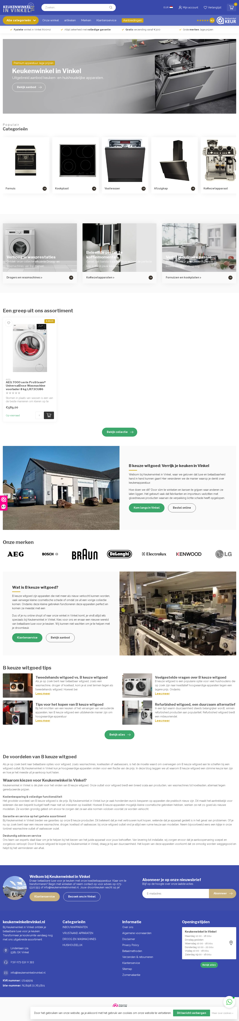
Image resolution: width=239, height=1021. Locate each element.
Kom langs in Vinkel (147, 507)
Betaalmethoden (132, 951)
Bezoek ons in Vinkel (82, 896)
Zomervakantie (131, 974)
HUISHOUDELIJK (73, 945)
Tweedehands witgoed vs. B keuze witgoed (71, 677)
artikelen (70, 20)
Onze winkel (50, 20)
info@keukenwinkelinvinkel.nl (28, 972)
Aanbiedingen (132, 20)
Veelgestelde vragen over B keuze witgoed (190, 677)
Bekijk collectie (117, 431)
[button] (229, 1002)
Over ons (127, 927)
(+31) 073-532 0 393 (22, 962)
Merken (86, 20)
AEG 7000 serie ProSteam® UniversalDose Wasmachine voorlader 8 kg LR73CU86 (26, 386)
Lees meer (42, 693)
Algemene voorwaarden (136, 933)
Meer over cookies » (222, 1013)
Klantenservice (106, 20)
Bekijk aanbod (60, 637)
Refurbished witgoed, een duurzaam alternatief (195, 704)
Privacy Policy (130, 945)
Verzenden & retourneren (137, 957)
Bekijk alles (117, 734)
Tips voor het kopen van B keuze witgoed (69, 704)
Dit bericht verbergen (191, 1012)
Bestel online (182, 507)
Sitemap (127, 968)
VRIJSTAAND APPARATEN (78, 933)
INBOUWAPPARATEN (75, 927)
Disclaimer (128, 939)
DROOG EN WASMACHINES (79, 939)
